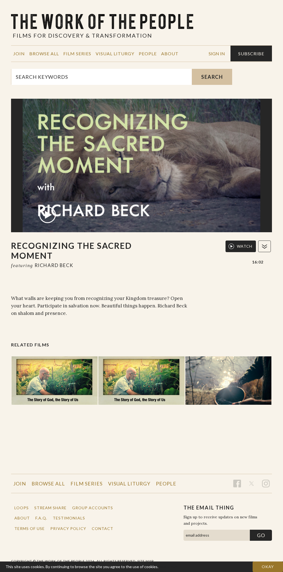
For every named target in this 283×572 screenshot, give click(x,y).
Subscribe (251, 53)
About (170, 53)
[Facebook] (237, 483)
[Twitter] (251, 483)
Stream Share (50, 507)
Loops (21, 507)
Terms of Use (29, 528)
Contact (102, 528)
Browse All (44, 53)
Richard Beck (54, 265)
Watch (244, 246)
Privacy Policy (68, 528)
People (148, 53)
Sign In (217, 53)
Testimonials (69, 518)
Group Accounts (92, 507)
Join (19, 53)
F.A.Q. (41, 518)
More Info (168, 566)
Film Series (77, 53)
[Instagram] (266, 483)
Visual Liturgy (115, 53)
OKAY (268, 566)
